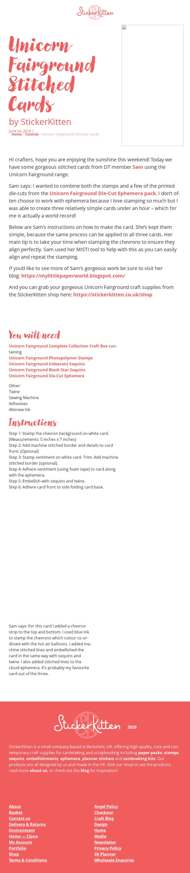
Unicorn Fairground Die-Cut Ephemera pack (102, 193)
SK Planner (105, 854)
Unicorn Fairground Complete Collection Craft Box (58, 346)
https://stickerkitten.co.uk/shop (112, 294)
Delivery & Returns (27, 824)
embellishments (42, 758)
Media (100, 836)
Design (101, 824)
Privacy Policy (107, 848)
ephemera (70, 758)
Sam (138, 167)
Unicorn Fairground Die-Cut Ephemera (46, 376)
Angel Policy (106, 806)
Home (16, 134)
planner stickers (98, 758)
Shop (14, 854)
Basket (16, 812)
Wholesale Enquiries (114, 860)
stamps (171, 752)
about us (38, 770)
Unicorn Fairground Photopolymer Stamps (51, 358)
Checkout (103, 812)
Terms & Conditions (28, 860)
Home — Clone (23, 836)
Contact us (19, 818)
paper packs (150, 752)
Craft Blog (104, 818)
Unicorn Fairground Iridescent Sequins (47, 364)
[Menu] (174, 12)
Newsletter (105, 842)
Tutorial (31, 134)
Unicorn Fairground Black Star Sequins (47, 370)
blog (85, 770)
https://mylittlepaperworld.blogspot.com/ (73, 275)
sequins (16, 758)
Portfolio (17, 848)
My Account (20, 842)
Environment (22, 830)
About (15, 806)
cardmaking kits (139, 758)
